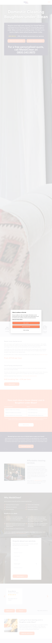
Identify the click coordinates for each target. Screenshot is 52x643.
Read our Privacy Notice (17, 319)
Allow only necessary (26, 326)
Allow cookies (26, 323)
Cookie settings (26, 330)
